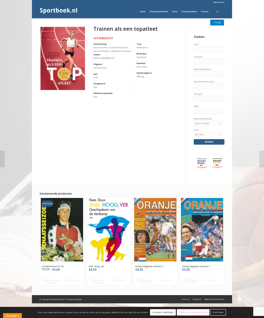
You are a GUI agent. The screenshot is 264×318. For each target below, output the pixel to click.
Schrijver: (198, 56)
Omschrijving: (100, 44)
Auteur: (97, 54)
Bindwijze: (142, 53)
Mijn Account (219, 2)
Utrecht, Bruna (100, 67)
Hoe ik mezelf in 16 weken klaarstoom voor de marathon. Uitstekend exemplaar (112, 49)
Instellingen (218, 312)
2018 (96, 77)
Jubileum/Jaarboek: (203, 118)
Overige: (198, 94)
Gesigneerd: (100, 83)
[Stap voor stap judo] (261, 159)
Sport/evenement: (202, 69)
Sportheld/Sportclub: (204, 81)
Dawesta (78, 299)
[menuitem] (218, 2)
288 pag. (140, 76)
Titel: (196, 44)
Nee (95, 87)
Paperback (141, 57)
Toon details (72, 280)
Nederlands (142, 47)
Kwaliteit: (141, 63)
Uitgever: (98, 64)
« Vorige (217, 22)
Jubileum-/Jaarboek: (103, 93)
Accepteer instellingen (162, 312)
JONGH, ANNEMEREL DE (104, 58)
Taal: (139, 44)
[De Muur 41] (2, 159)
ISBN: (196, 106)
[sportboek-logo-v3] (59, 11)
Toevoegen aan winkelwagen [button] (52, 281)
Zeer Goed (142, 66)
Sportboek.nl (59, 299)
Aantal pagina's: (144, 72)
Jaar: (96, 74)
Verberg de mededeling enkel (193, 312)
